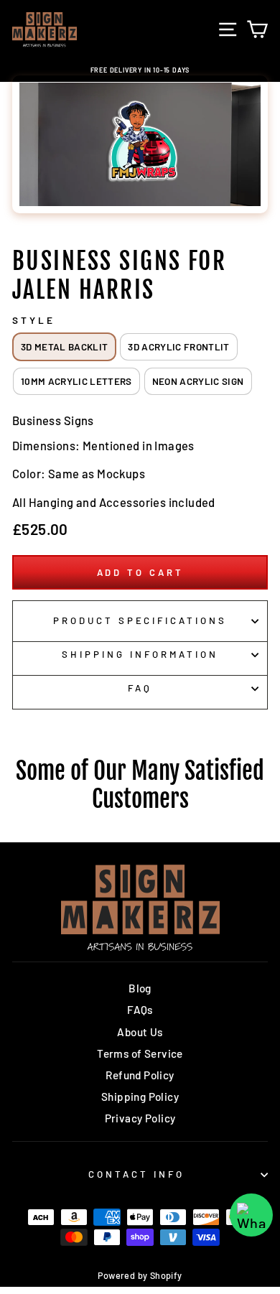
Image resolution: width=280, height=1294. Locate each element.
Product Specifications (140, 620)
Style (33, 320)
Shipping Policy (140, 1096)
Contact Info (136, 1174)
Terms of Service (140, 1053)
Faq (140, 688)
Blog (140, 988)
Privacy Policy (140, 1118)
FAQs (140, 1009)
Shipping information (140, 654)
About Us (139, 1031)
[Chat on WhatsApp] (251, 1215)
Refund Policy (140, 1075)
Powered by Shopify (140, 1275)
